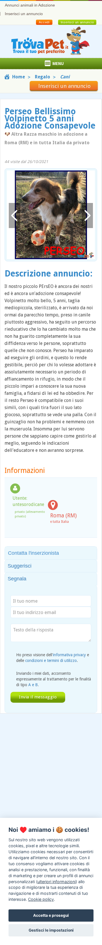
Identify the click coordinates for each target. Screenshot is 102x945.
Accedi (44, 22)
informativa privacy (69, 655)
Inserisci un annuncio (24, 13)
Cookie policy (41, 899)
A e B (33, 684)
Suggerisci (19, 566)
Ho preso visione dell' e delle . (52, 658)
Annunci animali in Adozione (30, 5)
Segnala (17, 579)
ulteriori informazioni (56, 881)
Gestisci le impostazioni (51, 930)
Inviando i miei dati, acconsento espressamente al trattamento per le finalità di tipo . (53, 679)
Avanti (87, 215)
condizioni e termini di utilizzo (51, 660)
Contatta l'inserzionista (33, 553)
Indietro (14, 215)
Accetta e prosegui (51, 915)
